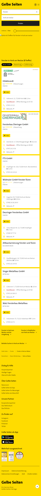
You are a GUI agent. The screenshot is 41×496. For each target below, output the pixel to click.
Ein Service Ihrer (9, 488)
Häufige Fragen (6, 372)
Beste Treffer (7, 65)
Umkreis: (6, 31)
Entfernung (28, 65)
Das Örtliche (6, 408)
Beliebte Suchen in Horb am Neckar (13, 343)
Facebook (5, 421)
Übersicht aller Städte (9, 375)
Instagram (5, 418)
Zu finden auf (7, 414)
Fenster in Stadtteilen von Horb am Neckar (28, 331)
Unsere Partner (8, 399)
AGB (23, 474)
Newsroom (5, 385)
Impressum (5, 471)
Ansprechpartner (7, 370)
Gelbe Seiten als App (8, 388)
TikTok (4, 426)
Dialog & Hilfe (7, 365)
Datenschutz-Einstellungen (10, 474)
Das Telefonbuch (7, 406)
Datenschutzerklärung (19, 471)
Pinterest (5, 424)
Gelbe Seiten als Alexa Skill (10, 393)
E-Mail (7, 92)
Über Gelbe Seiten (9, 381)
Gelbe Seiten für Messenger (10, 390)
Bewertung (17, 65)
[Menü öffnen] (38, 4)
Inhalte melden (32, 474)
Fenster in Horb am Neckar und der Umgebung (8, 332)
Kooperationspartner (8, 403)
